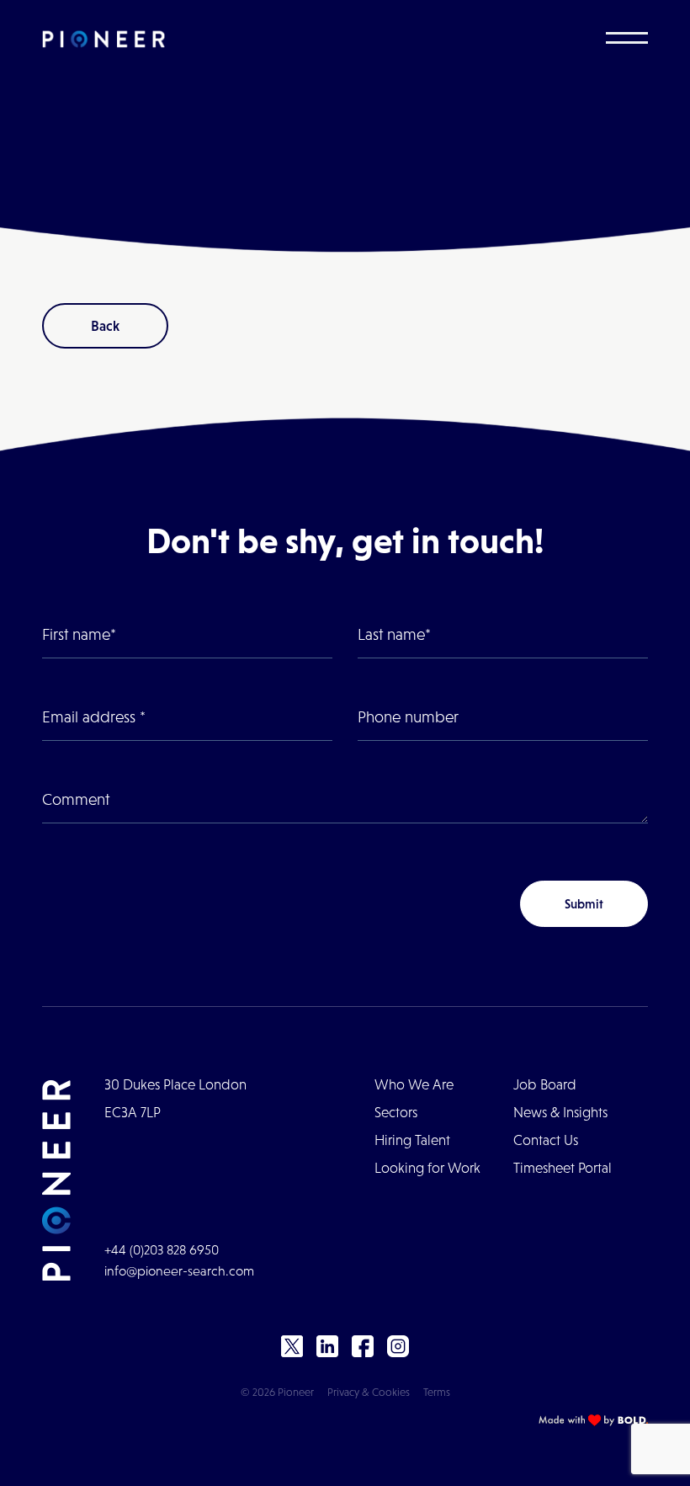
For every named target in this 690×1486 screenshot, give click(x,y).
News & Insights (560, 1113)
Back (105, 325)
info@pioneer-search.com (179, 1271)
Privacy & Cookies (368, 1392)
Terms (436, 1392)
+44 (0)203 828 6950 (161, 1250)
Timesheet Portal (562, 1168)
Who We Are (414, 1085)
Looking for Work (427, 1168)
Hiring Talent (412, 1140)
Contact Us (545, 1140)
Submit (584, 904)
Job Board (544, 1085)
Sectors (395, 1113)
